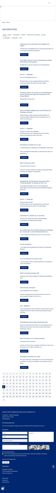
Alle (4, 35)
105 (4, 396)
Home (3, 22)
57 (43, 383)
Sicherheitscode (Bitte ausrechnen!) (10, 444)
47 (10, 383)
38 (30, 380)
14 (49, 373)
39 (33, 380)
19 (16, 377)
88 (46, 390)
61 (7, 386)
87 (43, 390)
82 (26, 390)
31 (7, 380)
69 (33, 386)
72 (43, 386)
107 (10, 396)
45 (3, 383)
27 (43, 377)
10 (36, 373)
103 (46, 393)
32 (10, 380)
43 (46, 380)
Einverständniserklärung (8, 452)
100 (36, 393)
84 (33, 390)
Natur (43, 35)
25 (36, 377)
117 (43, 396)
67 (26, 386)
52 (26, 383)
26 (39, 377)
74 (49, 386)
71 (39, 386)
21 (23, 377)
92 (10, 393)
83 (30, 390)
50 (20, 383)
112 (26, 396)
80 (20, 390)
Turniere (16, 35)
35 (20, 380)
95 (20, 393)
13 (46, 373)
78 (13, 390)
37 (26, 380)
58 (46, 383)
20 (20, 377)
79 (16, 390)
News (8, 22)
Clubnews (6, 38)
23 (30, 377)
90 (3, 393)
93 (13, 393)
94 (16, 393)
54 (33, 383)
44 (49, 380)
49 (16, 383)
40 (36, 380)
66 (23, 386)
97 (26, 393)
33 (13, 380)
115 (36, 396)
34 (16, 380)
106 (7, 396)
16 (7, 377)
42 (43, 380)
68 (30, 386)
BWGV (9, 35)
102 (43, 393)
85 (36, 390)
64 (16, 386)
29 (49, 377)
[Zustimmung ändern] (3, 488)
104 (50, 393)
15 (3, 377)
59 (49, 383)
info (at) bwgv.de (6, 418)
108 (13, 396)
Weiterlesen (24, 54)
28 (46, 377)
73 (46, 386)
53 (30, 383)
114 (33, 396)
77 (10, 390)
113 (30, 396)
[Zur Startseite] (4, 2)
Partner (15, 38)
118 (46, 396)
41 (39, 380)
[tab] (4, 35)
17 (10, 377)
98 (30, 393)
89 (49, 390)
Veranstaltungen (33, 35)
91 (7, 393)
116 (40, 396)
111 (23, 396)
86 (39, 390)
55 (36, 383)
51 (23, 383)
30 (3, 380)
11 (39, 373)
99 (33, 393)
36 (23, 380)
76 (7, 390)
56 (39, 383)
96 (23, 393)
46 (7, 383)
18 (13, 377)
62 (10, 386)
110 (20, 396)
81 (23, 390)
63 (13, 386)
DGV (20, 38)
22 (26, 377)
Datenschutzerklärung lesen (9, 459)
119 (49, 396)
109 (17, 396)
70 (36, 386)
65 (20, 386)
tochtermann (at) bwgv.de (26, 83)
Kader (23, 35)
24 (33, 377)
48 (13, 383)
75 (3, 390)
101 (40, 393)
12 (43, 373)
